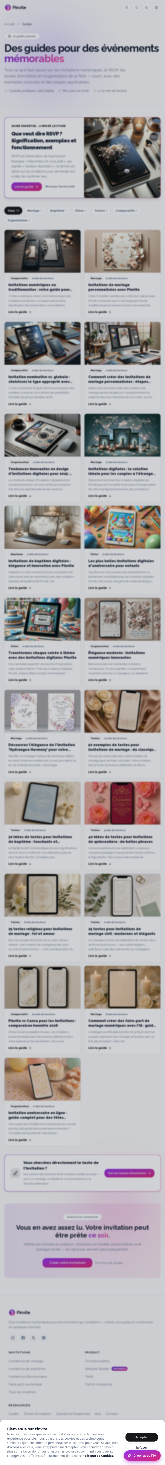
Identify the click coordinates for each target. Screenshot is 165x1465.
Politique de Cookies (97, 1456)
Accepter (141, 1437)
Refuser (141, 1447)
